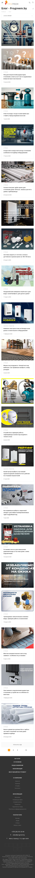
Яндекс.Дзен (19, 849)
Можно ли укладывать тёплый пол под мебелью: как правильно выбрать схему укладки (16, 367)
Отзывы (17, 786)
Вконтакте (6, 845)
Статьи (17, 823)
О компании (17, 778)
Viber (15, 849)
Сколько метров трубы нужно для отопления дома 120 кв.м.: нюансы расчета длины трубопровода (17, 189)
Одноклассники (28, 845)
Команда (17, 783)
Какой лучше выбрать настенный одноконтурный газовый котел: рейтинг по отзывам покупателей (16, 473)
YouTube (24, 845)
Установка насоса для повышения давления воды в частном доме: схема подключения (16, 551)
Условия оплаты (17, 802)
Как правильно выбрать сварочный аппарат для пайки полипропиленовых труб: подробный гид (16, 512)
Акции (17, 820)
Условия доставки (17, 799)
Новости (17, 781)
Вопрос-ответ (17, 825)
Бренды (17, 818)
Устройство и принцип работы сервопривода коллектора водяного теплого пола (15, 434)
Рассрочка (17, 804)
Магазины (17, 797)
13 (26, 750)
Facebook (11, 845)
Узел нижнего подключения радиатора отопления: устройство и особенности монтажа (16, 692)
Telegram (19, 845)
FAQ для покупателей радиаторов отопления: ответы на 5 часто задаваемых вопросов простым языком (17, 77)
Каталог (18, 758)
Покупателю (17, 815)
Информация (17, 794)
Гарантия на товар (17, 806)
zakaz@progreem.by (19, 835)
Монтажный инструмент (17, 772)
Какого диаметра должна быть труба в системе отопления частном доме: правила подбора (16, 731)
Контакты (17, 788)
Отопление (17, 762)
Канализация (17, 768)
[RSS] (33, 8)
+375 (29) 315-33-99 (18, 831)
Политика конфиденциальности (17, 809)
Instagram (15, 845)
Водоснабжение (17, 765)
